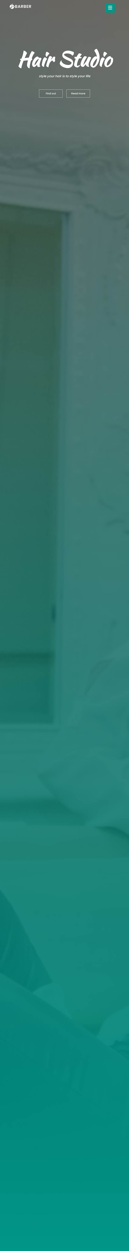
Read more (78, 93)
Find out (51, 93)
